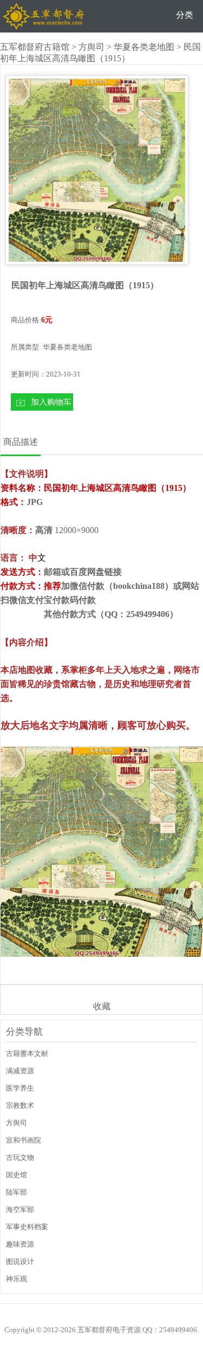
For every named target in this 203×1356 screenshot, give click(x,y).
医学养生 (20, 1088)
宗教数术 (20, 1105)
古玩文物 (20, 1157)
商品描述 (20, 441)
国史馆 (16, 1175)
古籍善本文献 (27, 1053)
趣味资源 (20, 1244)
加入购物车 (51, 401)
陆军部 (16, 1192)
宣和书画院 (23, 1140)
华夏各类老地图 (144, 46)
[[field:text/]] (96, 170)
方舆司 (91, 46)
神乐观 (16, 1279)
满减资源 (20, 1071)
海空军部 (20, 1209)
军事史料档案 (27, 1227)
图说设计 (20, 1261)
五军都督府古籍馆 (34, 46)
